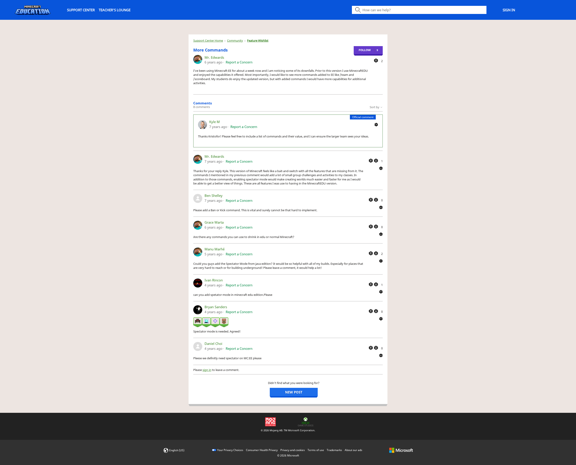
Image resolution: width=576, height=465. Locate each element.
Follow (365, 50)
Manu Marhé (215, 249)
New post (293, 392)
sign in (206, 370)
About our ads (353, 450)
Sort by (375, 107)
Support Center (81, 10)
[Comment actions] (376, 124)
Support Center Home (208, 40)
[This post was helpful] (376, 60)
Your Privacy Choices (230, 450)
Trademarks (334, 450)
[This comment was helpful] (371, 160)
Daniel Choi (213, 343)
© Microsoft (288, 455)
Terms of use (316, 450)
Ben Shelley (214, 195)
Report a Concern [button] (239, 62)
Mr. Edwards (214, 57)
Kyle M (214, 121)
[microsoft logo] (401, 450)
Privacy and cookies (292, 450)
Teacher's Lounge (114, 10)
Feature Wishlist (257, 40)
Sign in (509, 10)
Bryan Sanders (216, 307)
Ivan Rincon (214, 280)
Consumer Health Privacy (262, 450)
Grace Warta (214, 222)
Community (235, 40)
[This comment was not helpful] (376, 160)
